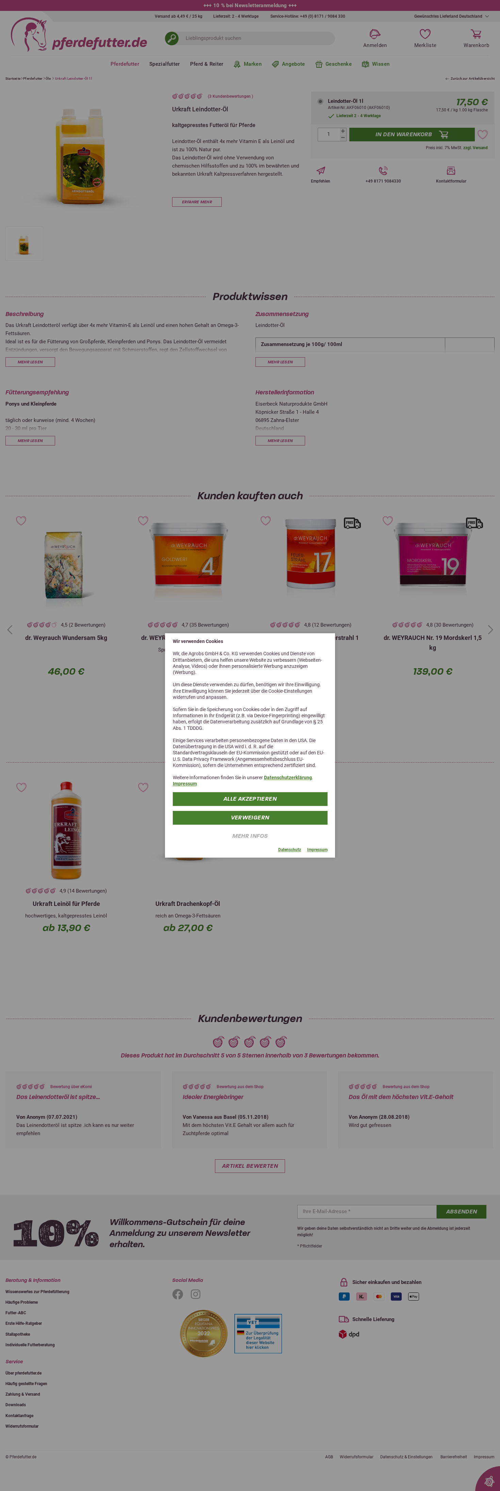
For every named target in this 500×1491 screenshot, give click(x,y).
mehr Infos (250, 835)
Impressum (185, 784)
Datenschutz (289, 849)
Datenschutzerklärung (288, 777)
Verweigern (250, 817)
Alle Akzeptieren (250, 798)
